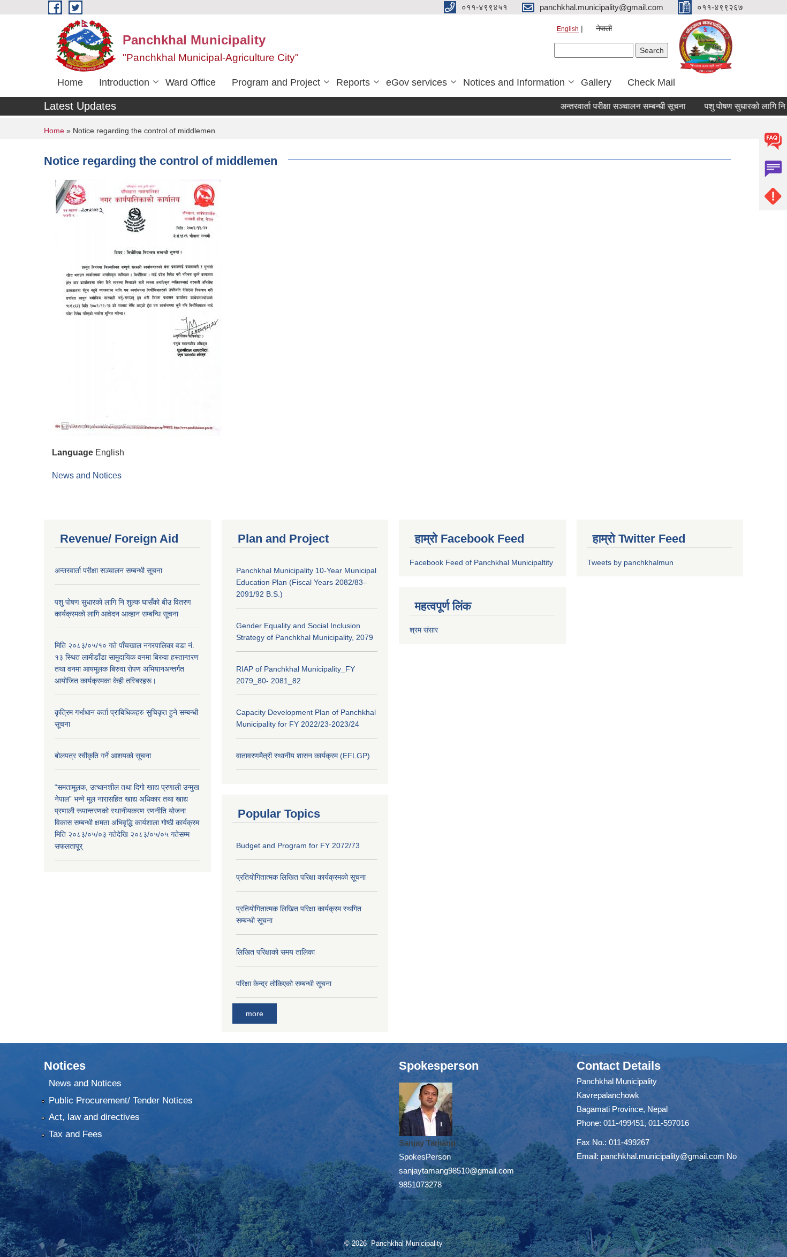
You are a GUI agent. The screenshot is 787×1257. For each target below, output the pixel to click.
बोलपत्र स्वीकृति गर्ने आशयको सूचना (103, 755)
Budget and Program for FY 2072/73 (298, 845)
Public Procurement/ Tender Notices (121, 1100)
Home (70, 82)
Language (72, 452)
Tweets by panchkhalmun (630, 562)
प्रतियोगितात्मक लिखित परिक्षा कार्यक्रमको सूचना (301, 877)
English (568, 29)
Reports (353, 82)
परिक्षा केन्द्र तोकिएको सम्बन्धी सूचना (283, 983)
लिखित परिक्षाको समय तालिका (275, 952)
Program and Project (276, 82)
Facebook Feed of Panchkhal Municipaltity (481, 562)
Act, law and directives (94, 1117)
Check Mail (651, 82)
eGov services (416, 82)
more (254, 1013)
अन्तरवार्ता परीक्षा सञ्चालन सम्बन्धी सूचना (602, 106)
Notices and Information (514, 82)
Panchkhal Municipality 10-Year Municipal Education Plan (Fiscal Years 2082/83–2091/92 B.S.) (306, 582)
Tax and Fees (75, 1134)
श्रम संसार (424, 630)
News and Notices (87, 475)
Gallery (596, 82)
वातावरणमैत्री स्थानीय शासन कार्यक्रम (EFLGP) (303, 755)
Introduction (124, 82)
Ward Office (190, 82)
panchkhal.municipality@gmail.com (662, 1156)
